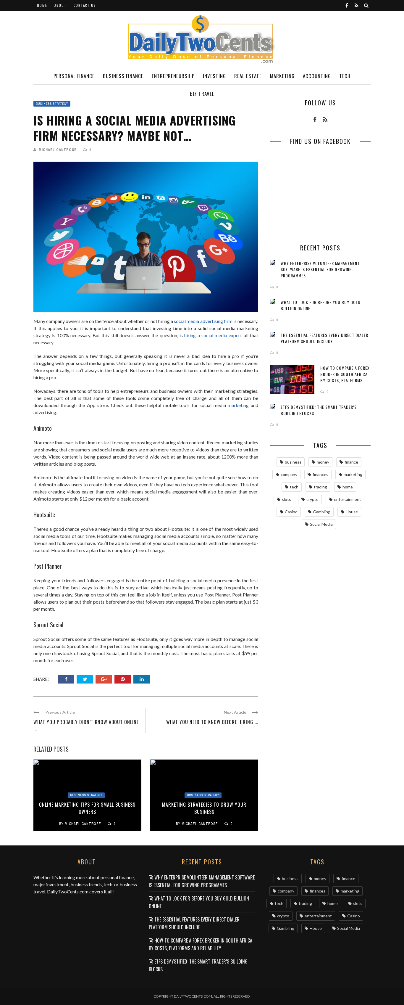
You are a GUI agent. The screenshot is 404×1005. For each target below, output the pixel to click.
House (352, 511)
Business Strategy (52, 104)
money (323, 461)
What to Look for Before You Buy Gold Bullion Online (199, 902)
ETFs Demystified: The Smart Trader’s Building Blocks (198, 965)
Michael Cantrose (58, 149)
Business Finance (123, 76)
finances (320, 474)
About (60, 5)
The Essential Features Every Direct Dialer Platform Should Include (324, 338)
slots (286, 499)
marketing (238, 405)
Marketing (282, 76)
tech (294, 486)
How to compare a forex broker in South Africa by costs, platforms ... (345, 374)
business (293, 461)
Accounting (317, 76)
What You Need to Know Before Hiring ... (212, 722)
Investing (214, 76)
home (347, 486)
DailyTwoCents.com (67, 891)
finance (351, 461)
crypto (312, 499)
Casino (291, 511)
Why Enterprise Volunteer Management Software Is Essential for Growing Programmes (320, 269)
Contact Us (85, 5)
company (289, 474)
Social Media (321, 524)
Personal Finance (74, 76)
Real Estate (248, 76)
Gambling (321, 511)
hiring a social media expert (213, 335)
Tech (344, 76)
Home (42, 5)
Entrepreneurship (173, 76)
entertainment (347, 499)
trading (320, 486)
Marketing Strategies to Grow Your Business (204, 808)
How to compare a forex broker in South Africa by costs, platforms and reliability (200, 944)
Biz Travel (202, 93)
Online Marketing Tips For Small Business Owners (87, 808)
